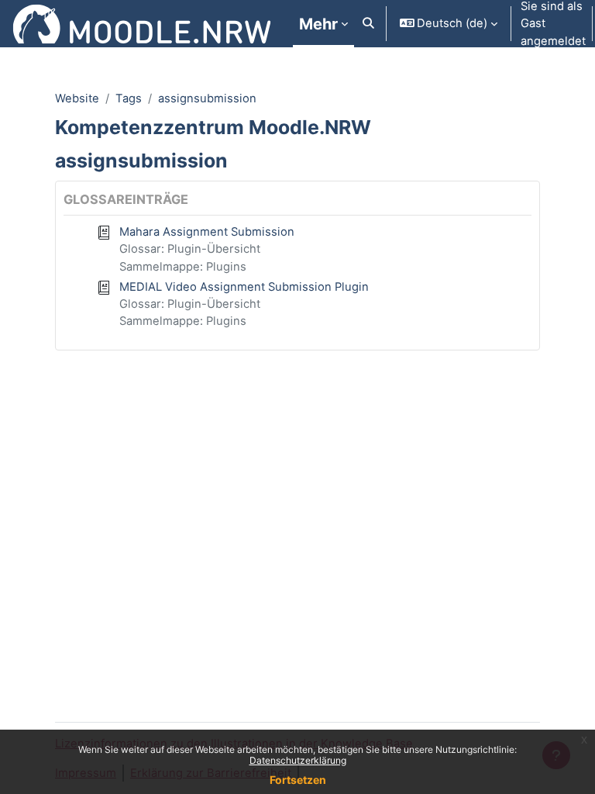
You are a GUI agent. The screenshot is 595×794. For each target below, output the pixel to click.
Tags (128, 98)
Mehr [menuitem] (318, 24)
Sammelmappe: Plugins (182, 267)
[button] (368, 23)
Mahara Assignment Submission (206, 232)
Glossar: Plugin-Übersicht (189, 249)
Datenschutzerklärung (297, 760)
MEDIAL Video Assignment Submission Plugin (244, 287)
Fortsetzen (298, 779)
